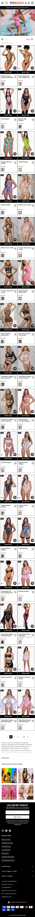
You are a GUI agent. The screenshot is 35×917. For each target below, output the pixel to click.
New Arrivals (6, 839)
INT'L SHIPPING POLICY (9, 894)
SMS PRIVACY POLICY (9, 891)
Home (3, 29)
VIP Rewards (6, 849)
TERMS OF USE (6, 897)
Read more (5, 758)
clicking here (17, 824)
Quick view (15, 68)
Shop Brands (6, 846)
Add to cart (8, 72)
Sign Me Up (17, 817)
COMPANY (6, 866)
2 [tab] (2, 68)
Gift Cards (5, 853)
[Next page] (27, 736)
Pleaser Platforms (8, 856)
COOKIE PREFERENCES (9, 881)
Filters (28, 39)
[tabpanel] (8, 58)
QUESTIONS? (7, 876)
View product (8, 115)
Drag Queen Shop (8, 860)
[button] (2, 39)
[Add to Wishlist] (15, 77)
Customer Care (9, 871)
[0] (7, 3)
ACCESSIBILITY (6, 887)
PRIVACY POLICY (7, 884)
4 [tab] (22, 454)
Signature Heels (7, 843)
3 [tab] (21, 197)
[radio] (2, 83)
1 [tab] (1, 68)
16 (24, 737)
